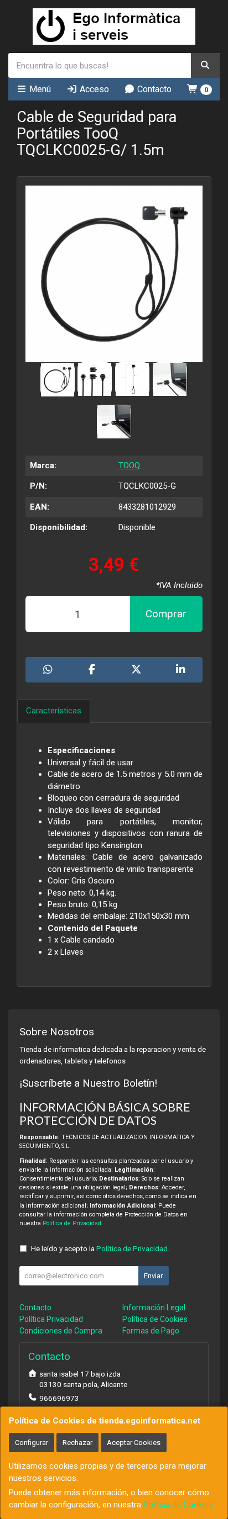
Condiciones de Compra (60, 1330)
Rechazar (77, 1442)
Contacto (153, 89)
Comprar (166, 613)
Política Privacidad (51, 1319)
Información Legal (153, 1307)
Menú (39, 89)
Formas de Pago (150, 1330)
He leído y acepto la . (100, 1248)
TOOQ (129, 465)
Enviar (153, 1276)
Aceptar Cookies (133, 1442)
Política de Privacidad (72, 1223)
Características (53, 711)
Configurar (31, 1442)
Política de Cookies (178, 1505)
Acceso (93, 89)
